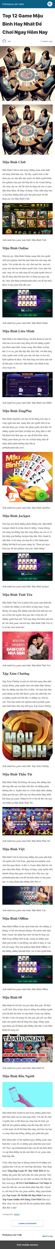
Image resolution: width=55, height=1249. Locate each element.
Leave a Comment (27, 1223)
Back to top (48, 1236)
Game (17, 1214)
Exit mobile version (27, 1244)
